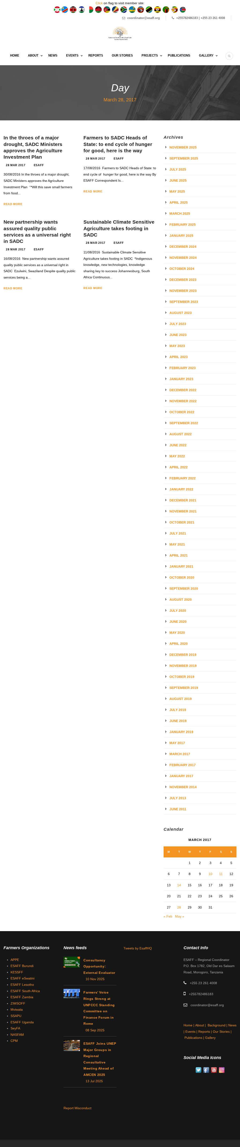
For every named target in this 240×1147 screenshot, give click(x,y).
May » (179, 916)
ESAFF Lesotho (22, 984)
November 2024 (183, 258)
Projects (150, 55)
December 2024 (182, 247)
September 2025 (183, 158)
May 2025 (177, 191)
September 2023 (183, 302)
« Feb (168, 916)
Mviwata (17, 1009)
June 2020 (178, 621)
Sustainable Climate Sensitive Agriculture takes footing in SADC (118, 228)
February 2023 (182, 368)
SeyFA (15, 1028)
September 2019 (183, 688)
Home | (189, 1025)
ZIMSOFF (18, 1003)
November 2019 (183, 666)
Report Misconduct (77, 1108)
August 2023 (180, 313)
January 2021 (181, 566)
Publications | (194, 1038)
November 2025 (183, 147)
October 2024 (181, 269)
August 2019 (180, 699)
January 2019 (181, 732)
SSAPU (16, 1016)
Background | (218, 1025)
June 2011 (177, 809)
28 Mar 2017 (16, 165)
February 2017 (182, 765)
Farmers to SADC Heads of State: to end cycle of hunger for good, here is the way (117, 144)
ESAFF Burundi (22, 966)
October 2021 (181, 522)
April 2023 (178, 357)
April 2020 (178, 644)
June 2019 (178, 721)
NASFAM (17, 1034)
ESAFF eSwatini (22, 978)
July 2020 (177, 610)
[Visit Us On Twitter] (198, 1070)
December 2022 (182, 390)
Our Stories (122, 55)
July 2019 (177, 710)
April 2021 (178, 555)
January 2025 (181, 235)
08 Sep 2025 (95, 1030)
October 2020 (181, 577)
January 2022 (181, 489)
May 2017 (177, 743)
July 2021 (177, 533)
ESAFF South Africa (25, 991)
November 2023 (183, 291)
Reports (95, 55)
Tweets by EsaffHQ (138, 948)
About (33, 55)
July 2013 (177, 798)
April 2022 (178, 467)
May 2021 (177, 544)
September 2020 (183, 588)
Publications (179, 55)
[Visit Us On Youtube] (214, 1070)
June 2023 (178, 335)
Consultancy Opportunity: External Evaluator (99, 966)
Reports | (205, 1031)
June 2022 (178, 445)
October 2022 (181, 412)
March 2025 (179, 213)
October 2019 (181, 677)
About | (201, 1025)
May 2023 (177, 346)
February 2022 (182, 478)
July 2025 (177, 169)
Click (99, 3)
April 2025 (178, 202)
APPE (15, 960)
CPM (14, 1041)
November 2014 (183, 787)
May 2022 (177, 456)
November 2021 (183, 511)
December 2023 (182, 280)
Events (72, 55)
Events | (191, 1031)
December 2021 (182, 500)
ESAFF (39, 165)
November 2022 (183, 401)
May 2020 (177, 633)
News (52, 55)
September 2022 (183, 423)
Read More (13, 204)
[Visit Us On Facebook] (206, 1070)
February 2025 (182, 224)
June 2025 (178, 180)
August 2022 (180, 434)
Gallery (206, 55)
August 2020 (180, 599)
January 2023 (181, 379)
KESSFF (17, 972)
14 (179, 885)
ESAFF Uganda (22, 1022)
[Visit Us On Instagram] (221, 1070)
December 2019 (182, 655)
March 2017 (179, 754)
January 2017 (181, 776)
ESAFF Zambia (22, 997)
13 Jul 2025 (94, 1081)
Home (14, 55)
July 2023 (177, 324)
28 (179, 907)
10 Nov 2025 (95, 979)
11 (221, 874)
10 (210, 874)
